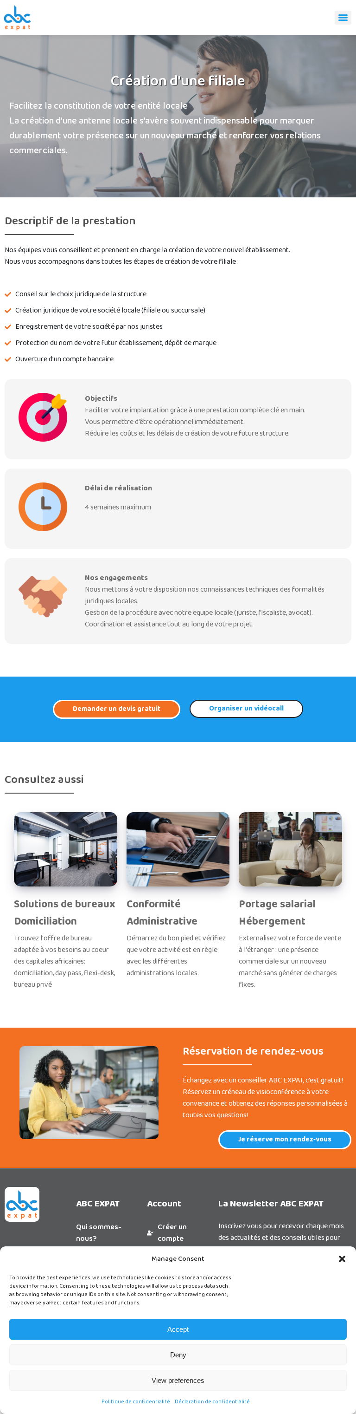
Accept (178, 1329)
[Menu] (343, 18)
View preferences (178, 1380)
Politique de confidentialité (136, 1401)
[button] (342, 1259)
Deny (178, 1355)
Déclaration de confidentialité (212, 1401)
